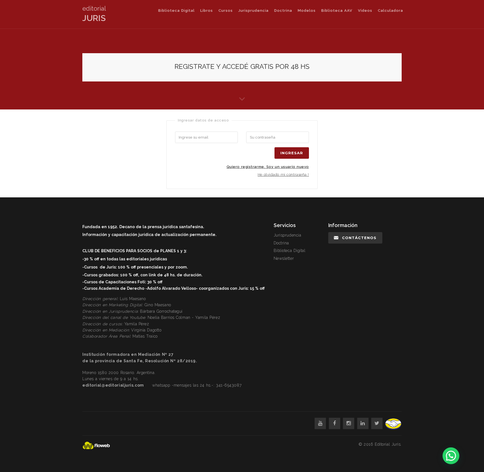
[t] (377, 423)
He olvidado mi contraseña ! (283, 174)
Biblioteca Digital (176, 10)
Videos (365, 10)
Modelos (307, 10)
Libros (206, 10)
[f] (334, 423)
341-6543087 (228, 385)
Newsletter (284, 258)
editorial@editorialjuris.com (113, 385)
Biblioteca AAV (336, 10)
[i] (348, 423)
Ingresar (291, 153)
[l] (363, 423)
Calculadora (390, 10)
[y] (320, 423)
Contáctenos (359, 237)
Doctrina (283, 10)
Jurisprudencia (253, 10)
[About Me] (242, 102)
